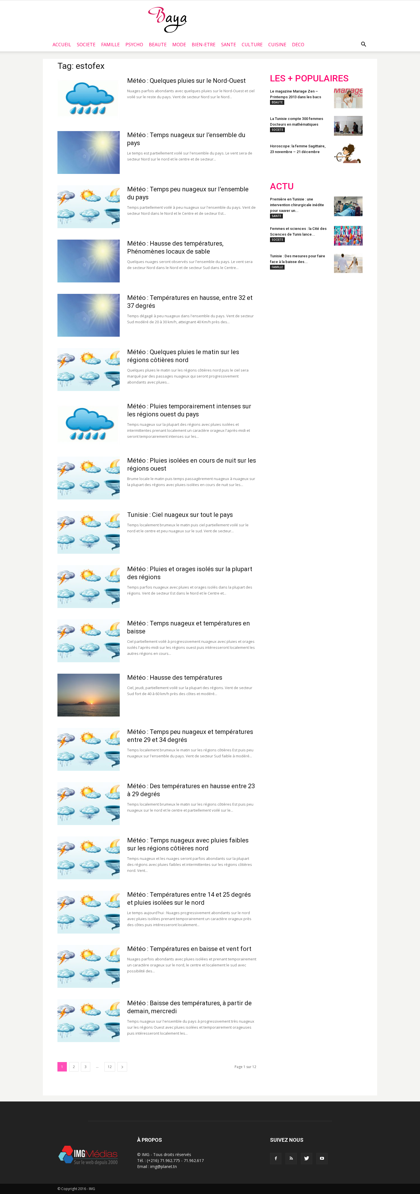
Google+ (345, 315)
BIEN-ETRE (203, 44)
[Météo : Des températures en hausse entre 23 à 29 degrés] (88, 803)
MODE (179, 44)
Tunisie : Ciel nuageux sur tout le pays (180, 514)
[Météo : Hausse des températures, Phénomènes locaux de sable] (88, 261)
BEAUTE (158, 44)
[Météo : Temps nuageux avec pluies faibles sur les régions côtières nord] (88, 857)
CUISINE (277, 44)
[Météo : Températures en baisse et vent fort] (88, 966)
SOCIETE (86, 44)
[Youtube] (322, 1158)
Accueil (62, 44)
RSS (323, 315)
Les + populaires (309, 78)
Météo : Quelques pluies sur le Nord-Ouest (186, 80)
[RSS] (291, 1158)
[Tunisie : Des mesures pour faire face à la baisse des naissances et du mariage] (348, 263)
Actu (282, 186)
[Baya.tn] (167, 19)
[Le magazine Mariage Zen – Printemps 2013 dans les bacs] (348, 98)
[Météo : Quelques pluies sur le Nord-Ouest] (88, 98)
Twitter (302, 315)
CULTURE (252, 44)
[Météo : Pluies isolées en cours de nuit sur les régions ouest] (88, 478)
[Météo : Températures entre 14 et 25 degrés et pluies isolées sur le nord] (88, 912)
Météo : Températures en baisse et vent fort (189, 948)
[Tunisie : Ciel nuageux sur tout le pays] (88, 532)
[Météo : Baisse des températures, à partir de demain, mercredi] (88, 1020)
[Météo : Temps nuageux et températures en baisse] (88, 640)
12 (110, 1066)
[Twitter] (306, 1158)
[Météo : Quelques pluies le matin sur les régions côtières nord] (88, 369)
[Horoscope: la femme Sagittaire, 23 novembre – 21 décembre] (348, 153)
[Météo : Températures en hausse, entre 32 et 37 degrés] (88, 315)
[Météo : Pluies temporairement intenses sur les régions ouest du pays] (88, 423)
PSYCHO (134, 44)
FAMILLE (110, 44)
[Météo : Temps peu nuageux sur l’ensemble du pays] (88, 206)
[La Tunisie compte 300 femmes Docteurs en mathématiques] (348, 126)
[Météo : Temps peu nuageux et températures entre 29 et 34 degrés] (88, 749)
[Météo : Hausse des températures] (88, 695)
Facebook (280, 315)
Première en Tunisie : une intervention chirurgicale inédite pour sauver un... (297, 205)
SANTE (228, 44)
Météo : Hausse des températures (174, 677)
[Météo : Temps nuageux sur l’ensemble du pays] (88, 152)
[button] (363, 44)
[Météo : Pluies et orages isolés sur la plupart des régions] (88, 586)
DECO (298, 44)
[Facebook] (275, 1158)
